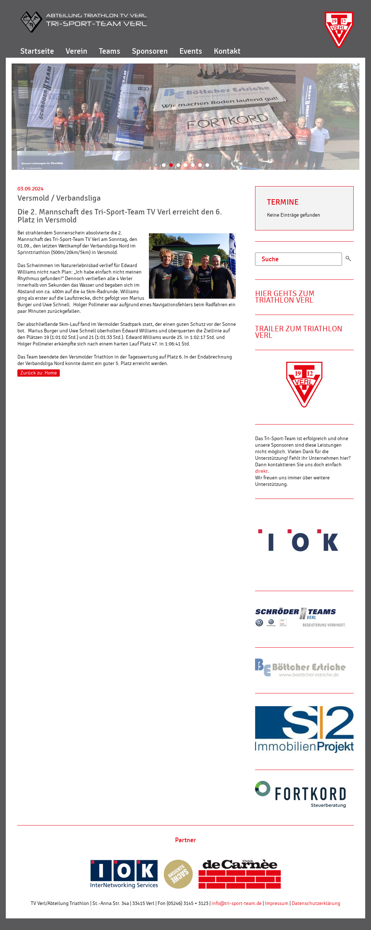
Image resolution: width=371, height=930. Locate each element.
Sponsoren (150, 51)
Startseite (37, 51)
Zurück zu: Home (38, 373)
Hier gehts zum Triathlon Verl (284, 297)
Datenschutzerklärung (316, 903)
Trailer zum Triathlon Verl (298, 332)
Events (190, 51)
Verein (76, 51)
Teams (109, 51)
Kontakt (227, 51)
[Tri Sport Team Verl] (83, 22)
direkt (261, 471)
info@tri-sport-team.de (237, 903)
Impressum (276, 903)
